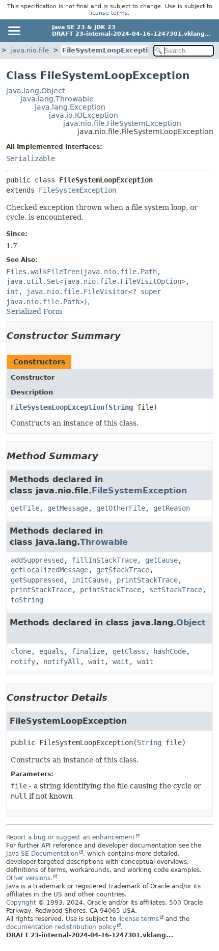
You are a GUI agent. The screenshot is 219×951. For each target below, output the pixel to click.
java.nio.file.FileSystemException (122, 123)
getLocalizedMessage (49, 570)
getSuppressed (37, 580)
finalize (88, 651)
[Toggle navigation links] (13, 30)
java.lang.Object (35, 91)
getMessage (67, 508)
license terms (108, 13)
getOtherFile (120, 508)
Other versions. (29, 878)
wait (96, 661)
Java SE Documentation (42, 853)
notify (23, 661)
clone (21, 651)
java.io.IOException (83, 115)
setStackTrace (175, 590)
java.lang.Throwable (57, 99)
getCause (161, 560)
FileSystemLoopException (109, 50)
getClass (129, 651)
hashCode (169, 651)
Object (191, 622)
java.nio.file (29, 50)
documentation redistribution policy (61, 927)
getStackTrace (122, 570)
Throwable (104, 542)
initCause (90, 580)
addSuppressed (37, 560)
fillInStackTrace (104, 560)
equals (51, 651)
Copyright (21, 902)
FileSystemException (77, 190)
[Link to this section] (128, 335)
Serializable (30, 158)
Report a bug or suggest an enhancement (70, 837)
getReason (171, 508)
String (120, 407)
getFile (25, 508)
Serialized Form (34, 311)
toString (27, 600)
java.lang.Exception (70, 107)
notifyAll (61, 661)
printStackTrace (147, 580)
